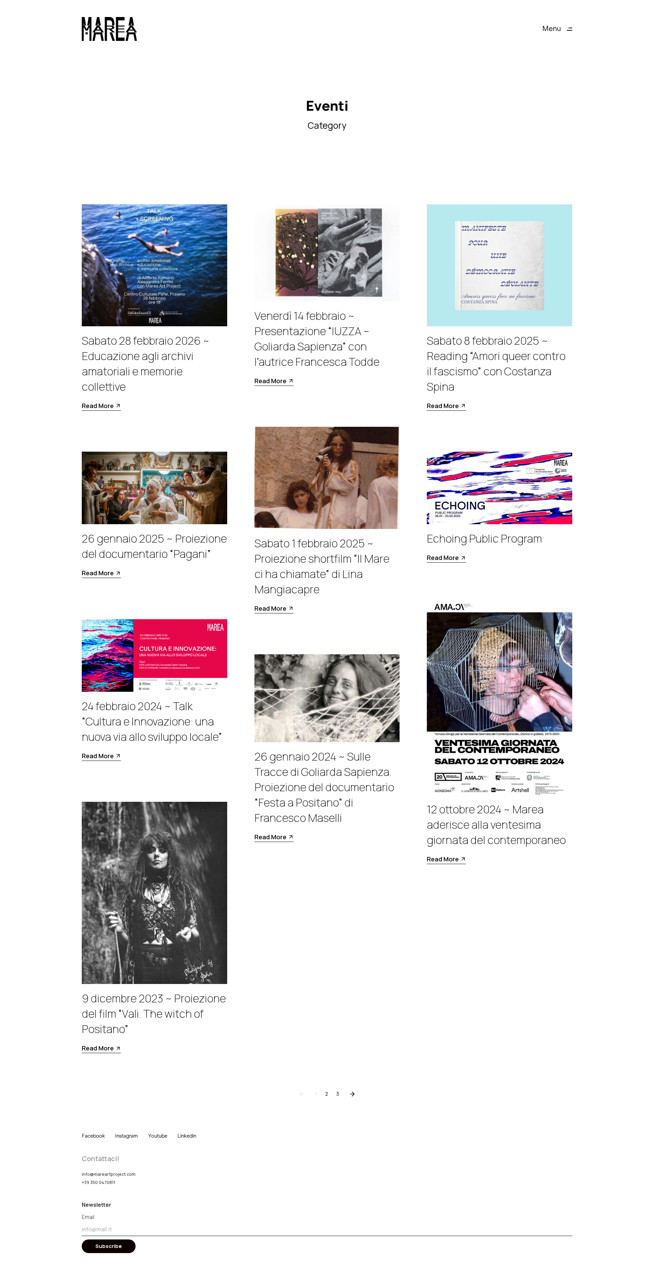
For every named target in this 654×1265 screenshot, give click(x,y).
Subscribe (108, 1246)
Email (88, 1217)
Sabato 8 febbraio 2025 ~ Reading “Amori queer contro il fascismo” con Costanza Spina (496, 363)
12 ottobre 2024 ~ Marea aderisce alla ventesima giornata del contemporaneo (496, 824)
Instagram (126, 1136)
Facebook (93, 1136)
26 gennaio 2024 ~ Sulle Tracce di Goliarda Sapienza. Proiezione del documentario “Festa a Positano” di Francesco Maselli (324, 787)
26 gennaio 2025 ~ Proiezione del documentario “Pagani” (154, 546)
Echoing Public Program (484, 538)
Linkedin (186, 1136)
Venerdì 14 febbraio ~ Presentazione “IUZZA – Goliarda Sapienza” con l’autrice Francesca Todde (316, 338)
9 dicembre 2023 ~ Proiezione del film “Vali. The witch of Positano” (154, 1013)
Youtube (157, 1136)
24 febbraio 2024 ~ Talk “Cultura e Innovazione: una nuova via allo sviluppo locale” (152, 721)
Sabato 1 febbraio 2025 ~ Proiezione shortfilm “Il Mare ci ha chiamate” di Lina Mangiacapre (321, 566)
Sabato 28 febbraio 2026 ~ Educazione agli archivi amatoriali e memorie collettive (145, 363)
